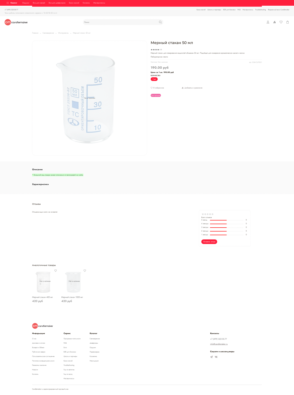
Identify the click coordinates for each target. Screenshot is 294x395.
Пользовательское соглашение (43, 356)
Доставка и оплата (38, 343)
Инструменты (63, 33)
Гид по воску (68, 374)
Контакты (86, 2)
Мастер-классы (248, 9)
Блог (65, 347)
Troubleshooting (260, 9)
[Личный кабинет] (268, 22)
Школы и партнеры (214, 9)
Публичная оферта (38, 352)
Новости (35, 369)
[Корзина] (287, 22)
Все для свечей (39, 2)
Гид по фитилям (69, 369)
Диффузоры (94, 343)
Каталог (14, 2)
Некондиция (94, 361)
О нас (34, 338)
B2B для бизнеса (229, 9)
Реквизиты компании (39, 365)
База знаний (201, 9)
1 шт (154, 79)
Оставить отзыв (209, 241)
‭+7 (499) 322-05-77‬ (11, 9)
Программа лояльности (72, 338)
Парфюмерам (94, 352)
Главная (35, 33)
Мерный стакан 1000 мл (72, 297)
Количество (155, 76)
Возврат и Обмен (38, 347)
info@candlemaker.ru (219, 344)
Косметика (93, 356)
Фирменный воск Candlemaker (278, 9)
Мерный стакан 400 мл (42, 297)
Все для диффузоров (57, 2)
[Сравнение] (274, 22)
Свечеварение (48, 33)
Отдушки (25, 2)
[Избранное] (281, 22)
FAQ (238, 9)
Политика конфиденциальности (43, 361)
